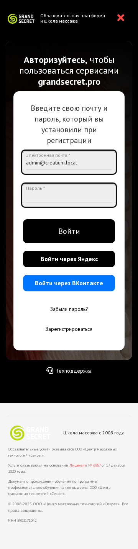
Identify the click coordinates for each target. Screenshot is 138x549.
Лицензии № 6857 (84, 465)
